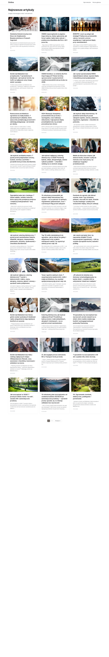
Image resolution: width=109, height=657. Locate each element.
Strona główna (97, 2)
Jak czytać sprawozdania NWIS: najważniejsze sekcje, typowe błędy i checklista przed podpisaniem (86, 76)
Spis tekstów (87, 2)
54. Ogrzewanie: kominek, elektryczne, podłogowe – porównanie (82, 397)
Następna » (58, 420)
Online (11, 2)
